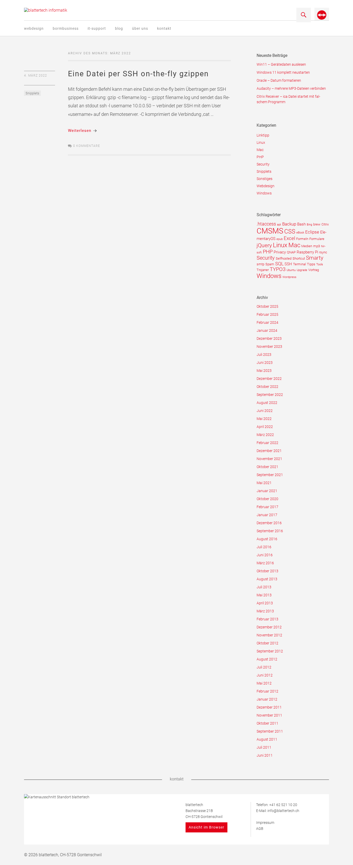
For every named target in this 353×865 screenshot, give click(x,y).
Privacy (280, 252)
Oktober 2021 (267, 467)
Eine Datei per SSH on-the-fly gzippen (138, 73)
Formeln (302, 239)
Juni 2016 (265, 555)
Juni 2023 (265, 362)
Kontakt (164, 28)
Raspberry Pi (307, 252)
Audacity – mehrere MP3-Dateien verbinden (291, 88)
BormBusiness (66, 28)
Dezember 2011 (269, 707)
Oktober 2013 (267, 571)
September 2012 (270, 651)
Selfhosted (283, 258)
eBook (300, 232)
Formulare (316, 239)
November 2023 (269, 346)
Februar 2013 (267, 619)
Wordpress (289, 277)
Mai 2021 (264, 483)
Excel (289, 238)
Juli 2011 (264, 747)
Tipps (311, 264)
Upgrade (302, 270)
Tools (319, 264)
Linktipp (263, 135)
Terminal (299, 264)
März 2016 (265, 563)
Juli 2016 (264, 547)
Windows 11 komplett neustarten (283, 72)
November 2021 (269, 459)
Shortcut (299, 258)
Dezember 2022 (269, 379)
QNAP (291, 252)
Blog (119, 28)
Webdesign (34, 28)
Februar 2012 (267, 691)
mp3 (316, 246)
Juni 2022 (265, 411)
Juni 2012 (265, 675)
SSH (288, 264)
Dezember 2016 (269, 523)
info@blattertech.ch (283, 811)
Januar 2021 (267, 491)
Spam (269, 264)
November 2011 (269, 715)
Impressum (265, 823)
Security (263, 164)
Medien (306, 246)
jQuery (264, 245)
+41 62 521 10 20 (283, 805)
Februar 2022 (267, 443)
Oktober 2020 (267, 499)
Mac (260, 150)
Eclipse (312, 232)
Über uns (140, 28)
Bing (309, 224)
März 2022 (265, 435)
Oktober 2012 (267, 643)
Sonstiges (264, 179)
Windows (264, 193)
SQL (279, 263)
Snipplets (32, 93)
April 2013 (265, 603)
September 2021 (270, 475)
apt (279, 224)
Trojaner (263, 270)
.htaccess (266, 224)
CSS (289, 231)
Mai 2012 (264, 683)
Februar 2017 (267, 507)
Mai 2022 (264, 419)
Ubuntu (291, 270)
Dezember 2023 (269, 338)
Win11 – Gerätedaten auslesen (281, 64)
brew (316, 224)
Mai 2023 (264, 370)
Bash (301, 224)
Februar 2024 (267, 322)
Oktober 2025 (267, 306)
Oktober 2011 (267, 723)
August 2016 (267, 539)
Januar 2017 (267, 515)
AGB (259, 828)
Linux (261, 142)
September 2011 (270, 731)
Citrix (325, 224)
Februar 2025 (267, 314)
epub (280, 239)
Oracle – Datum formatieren (279, 80)
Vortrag (313, 270)
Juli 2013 (264, 587)
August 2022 (267, 403)
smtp (260, 264)
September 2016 (270, 531)
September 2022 (270, 395)
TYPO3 (278, 269)
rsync (323, 252)
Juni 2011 (265, 755)
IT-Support (97, 28)
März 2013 (265, 611)
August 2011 (267, 739)
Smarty (314, 258)
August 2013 (267, 579)
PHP (260, 157)
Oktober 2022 (267, 387)
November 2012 (269, 635)
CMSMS (270, 231)
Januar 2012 (267, 699)
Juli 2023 (264, 354)
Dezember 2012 (269, 627)
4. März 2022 (35, 75)
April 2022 (265, 427)
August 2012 (267, 659)
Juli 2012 (264, 667)
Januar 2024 (267, 330)
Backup (289, 224)
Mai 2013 (264, 595)
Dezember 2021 (269, 451)
